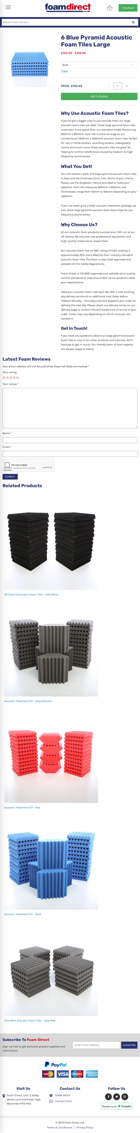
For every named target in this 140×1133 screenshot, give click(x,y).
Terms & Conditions (59, 1127)
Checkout (128, 7)
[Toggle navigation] (8, 6)
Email (7, 446)
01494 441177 (62, 1095)
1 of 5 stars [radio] (4, 377)
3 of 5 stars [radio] (10, 377)
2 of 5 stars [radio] (7, 377)
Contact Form (63, 1101)
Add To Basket (99, 96)
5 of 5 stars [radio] (17, 377)
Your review (11, 384)
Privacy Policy (84, 1127)
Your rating (10, 372)
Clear (64, 71)
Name (7, 433)
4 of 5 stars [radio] (14, 377)
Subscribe (129, 1045)
